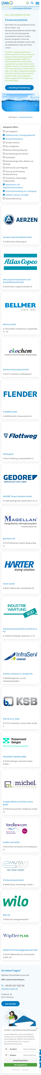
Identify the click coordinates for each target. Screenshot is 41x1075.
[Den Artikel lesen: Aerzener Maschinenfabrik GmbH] (20, 233)
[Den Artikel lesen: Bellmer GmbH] (20, 320)
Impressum (25, 1070)
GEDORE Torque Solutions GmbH (17, 496)
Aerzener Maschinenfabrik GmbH (17, 237)
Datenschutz (16, 1070)
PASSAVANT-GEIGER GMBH (14, 756)
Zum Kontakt (10, 1003)
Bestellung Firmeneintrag (19, 87)
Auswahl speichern (20, 1060)
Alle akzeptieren (20, 1065)
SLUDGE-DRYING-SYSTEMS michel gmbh (18, 803)
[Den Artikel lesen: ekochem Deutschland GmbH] (20, 365)
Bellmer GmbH (9, 324)
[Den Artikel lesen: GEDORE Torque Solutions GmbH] (20, 492)
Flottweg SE (8, 454)
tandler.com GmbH (11, 842)
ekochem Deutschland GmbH (16, 369)
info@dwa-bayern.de (9, 989)
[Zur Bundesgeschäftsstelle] (27, 3)
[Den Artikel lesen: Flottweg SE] (20, 450)
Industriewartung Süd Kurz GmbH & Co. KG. (20, 630)
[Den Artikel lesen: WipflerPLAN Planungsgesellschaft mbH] (15, 936)
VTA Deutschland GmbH (13, 880)
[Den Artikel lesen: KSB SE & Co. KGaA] (20, 715)
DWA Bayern (13, 117)
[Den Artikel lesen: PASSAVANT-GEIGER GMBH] (15, 743)
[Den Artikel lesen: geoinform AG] (20, 534)
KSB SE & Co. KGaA (11, 718)
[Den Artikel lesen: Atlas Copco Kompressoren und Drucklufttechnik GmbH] (20, 275)
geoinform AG (9, 538)
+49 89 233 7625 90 (14, 985)
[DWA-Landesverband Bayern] (7, 3)
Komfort (13, 1049)
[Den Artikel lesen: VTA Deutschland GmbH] (15, 866)
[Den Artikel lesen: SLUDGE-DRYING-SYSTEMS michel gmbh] (20, 798)
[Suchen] (32, 3)
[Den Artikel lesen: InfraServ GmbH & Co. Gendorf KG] (20, 670)
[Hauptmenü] (37, 3)
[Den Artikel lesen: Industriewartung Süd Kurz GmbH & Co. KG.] (20, 625)
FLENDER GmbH (10, 411)
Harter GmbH (9, 583)
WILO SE (6, 915)
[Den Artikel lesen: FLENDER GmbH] (20, 408)
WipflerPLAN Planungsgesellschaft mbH (20, 949)
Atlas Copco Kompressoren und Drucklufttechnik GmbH (16, 280)
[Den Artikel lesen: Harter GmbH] (20, 580)
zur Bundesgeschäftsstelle (21, 8)
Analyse (13, 1055)
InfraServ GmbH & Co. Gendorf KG (17, 673)
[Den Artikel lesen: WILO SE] (15, 901)
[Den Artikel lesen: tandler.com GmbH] (15, 828)
